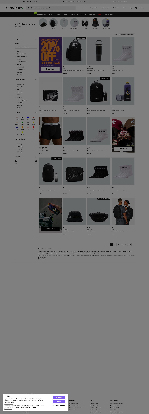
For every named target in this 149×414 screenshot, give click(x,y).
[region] (35, 402)
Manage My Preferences (59, 405)
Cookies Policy (9, 404)
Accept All (59, 397)
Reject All (59, 401)
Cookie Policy (25, 407)
